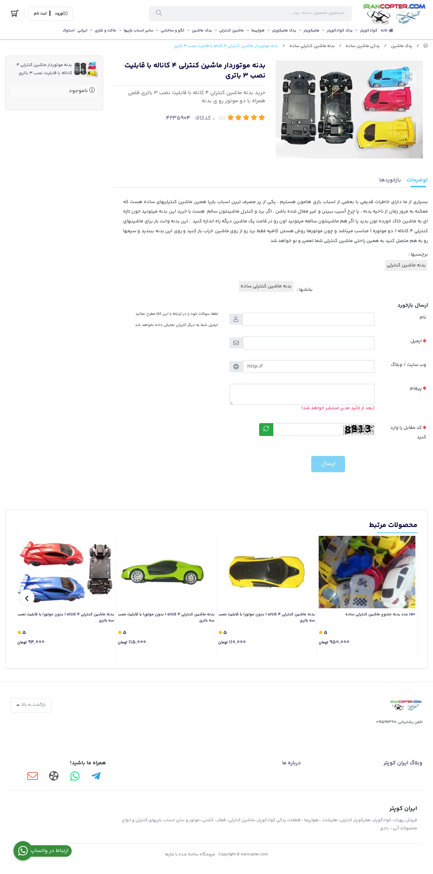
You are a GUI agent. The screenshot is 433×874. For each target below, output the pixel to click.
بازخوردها (390, 180)
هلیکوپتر (311, 30)
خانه (385, 30)
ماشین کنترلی (231, 30)
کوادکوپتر (369, 30)
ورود (59, 14)
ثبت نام (40, 14)
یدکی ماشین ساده (363, 46)
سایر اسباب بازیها (138, 30)
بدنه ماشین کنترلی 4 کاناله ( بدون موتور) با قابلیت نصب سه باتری (267, 618)
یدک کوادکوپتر (339, 30)
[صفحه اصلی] (425, 46)
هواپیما (258, 30)
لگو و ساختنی (172, 30)
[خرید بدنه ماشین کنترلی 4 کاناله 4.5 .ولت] (65, 572)
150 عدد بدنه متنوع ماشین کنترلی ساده (380, 615)
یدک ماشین (202, 30)
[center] (159, 14)
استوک (68, 30)
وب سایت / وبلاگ (408, 365)
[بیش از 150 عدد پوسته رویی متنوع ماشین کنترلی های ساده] (367, 572)
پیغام (416, 388)
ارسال (328, 463)
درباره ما (291, 763)
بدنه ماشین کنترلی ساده (312, 46)
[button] (406, 597)
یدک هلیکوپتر (284, 30)
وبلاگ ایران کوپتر (403, 763)
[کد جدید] (266, 429)
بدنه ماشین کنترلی (406, 265)
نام (422, 317)
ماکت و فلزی (105, 30)
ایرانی (82, 30)
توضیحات (417, 180)
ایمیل (416, 341)
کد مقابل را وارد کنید (408, 432)
